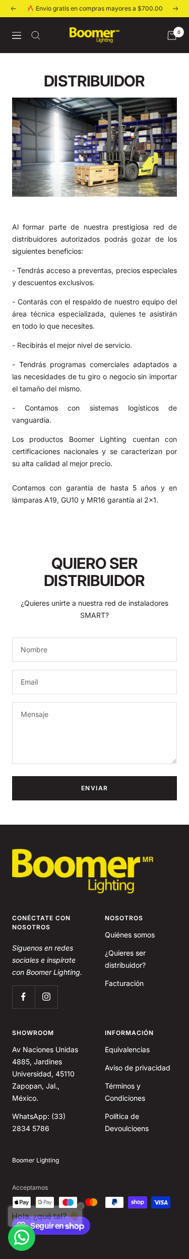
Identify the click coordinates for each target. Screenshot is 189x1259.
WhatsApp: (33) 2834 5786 (39, 1122)
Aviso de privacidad (137, 1067)
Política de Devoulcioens (127, 1122)
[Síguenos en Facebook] (23, 996)
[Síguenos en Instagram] (46, 996)
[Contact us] (21, 1237)
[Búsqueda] (35, 35)
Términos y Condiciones (125, 1092)
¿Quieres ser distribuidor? (125, 959)
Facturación (124, 983)
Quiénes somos (130, 934)
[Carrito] (172, 35)
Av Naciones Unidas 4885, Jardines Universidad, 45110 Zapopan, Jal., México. (45, 1073)
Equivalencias (127, 1049)
